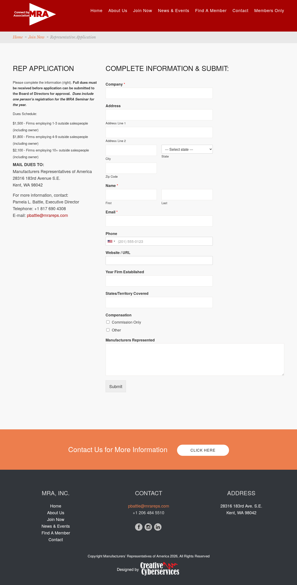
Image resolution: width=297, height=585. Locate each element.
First (109, 203)
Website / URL (118, 252)
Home (96, 10)
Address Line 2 (116, 141)
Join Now (142, 10)
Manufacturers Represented (130, 340)
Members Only (269, 10)
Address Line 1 (116, 123)
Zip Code (112, 177)
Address (113, 105)
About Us (117, 10)
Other (116, 330)
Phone (111, 233)
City (108, 159)
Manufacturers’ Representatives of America (136, 555)
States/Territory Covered (127, 293)
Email (112, 212)
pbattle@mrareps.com (47, 215)
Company (115, 84)
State (165, 156)
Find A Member (211, 10)
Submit (115, 386)
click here (203, 450)
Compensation (119, 315)
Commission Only (126, 322)
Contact (240, 10)
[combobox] (111, 241)
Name (112, 185)
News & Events (173, 10)
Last (164, 203)
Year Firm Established (125, 272)
